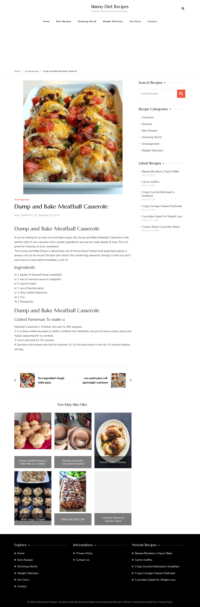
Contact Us (82, 560)
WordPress (151, 602)
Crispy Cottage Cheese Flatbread (162, 206)
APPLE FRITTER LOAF (73, 519)
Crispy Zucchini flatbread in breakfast (157, 566)
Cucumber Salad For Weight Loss (162, 216)
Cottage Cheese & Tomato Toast (113, 519)
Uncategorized (21, 200)
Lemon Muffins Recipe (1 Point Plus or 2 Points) (33, 462)
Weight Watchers (113, 21)
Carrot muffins (150, 182)
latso (17, 215)
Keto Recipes (63, 21)
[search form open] (183, 8)
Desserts (147, 124)
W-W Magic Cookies (33, 519)
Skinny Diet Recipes (110, 6)
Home (46, 21)
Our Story (135, 21)
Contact (152, 21)
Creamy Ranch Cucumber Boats (161, 227)
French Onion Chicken (113, 462)
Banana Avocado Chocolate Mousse (73, 462)
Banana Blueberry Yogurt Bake (160, 171)
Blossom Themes (122, 602)
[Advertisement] (100, 47)
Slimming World (87, 21)
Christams (148, 117)
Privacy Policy (84, 553)
